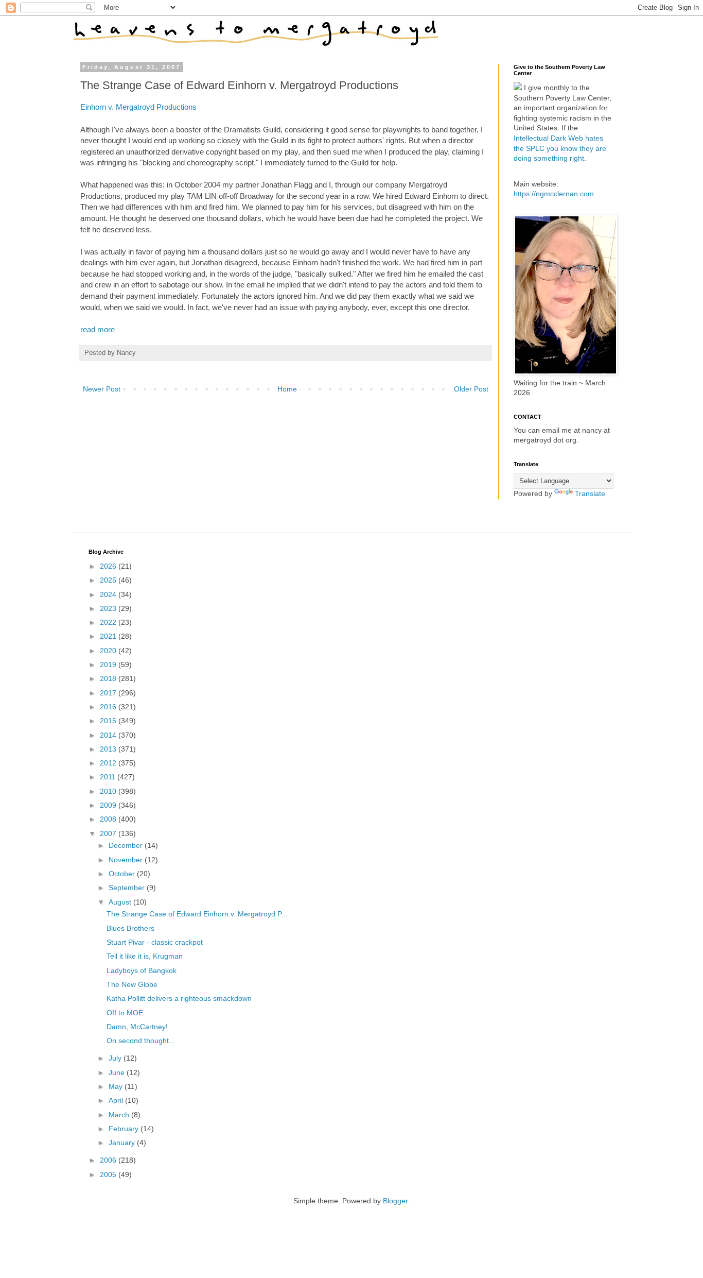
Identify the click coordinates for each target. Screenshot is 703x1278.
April (117, 1100)
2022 (109, 622)
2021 (109, 636)
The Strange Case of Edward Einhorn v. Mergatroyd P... (197, 914)
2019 (109, 664)
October (123, 874)
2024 (109, 594)
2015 (109, 721)
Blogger (395, 1201)
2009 (109, 805)
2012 (109, 763)
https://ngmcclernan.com (554, 194)
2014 (109, 735)
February (124, 1128)
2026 (109, 566)
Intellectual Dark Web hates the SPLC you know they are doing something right (560, 148)
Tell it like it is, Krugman (145, 956)
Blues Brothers (130, 928)
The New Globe (132, 984)
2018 (109, 678)
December (127, 845)
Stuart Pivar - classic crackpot (155, 942)
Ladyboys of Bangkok (142, 970)
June (118, 1072)
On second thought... (141, 1040)
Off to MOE (125, 1013)
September (128, 887)
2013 (109, 749)
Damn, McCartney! (137, 1027)
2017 (109, 693)
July (116, 1058)
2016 (109, 707)
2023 (109, 608)
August (121, 902)
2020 (109, 650)
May (117, 1086)
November (127, 860)
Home (287, 389)
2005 (109, 1174)
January (123, 1142)
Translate (590, 493)
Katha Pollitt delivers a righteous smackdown (179, 998)
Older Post (471, 389)
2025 (109, 580)
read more (97, 329)
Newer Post (101, 389)
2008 (109, 819)
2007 (109, 833)
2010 (109, 791)
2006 (109, 1160)
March (120, 1115)
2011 (108, 777)
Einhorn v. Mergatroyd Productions (138, 107)
